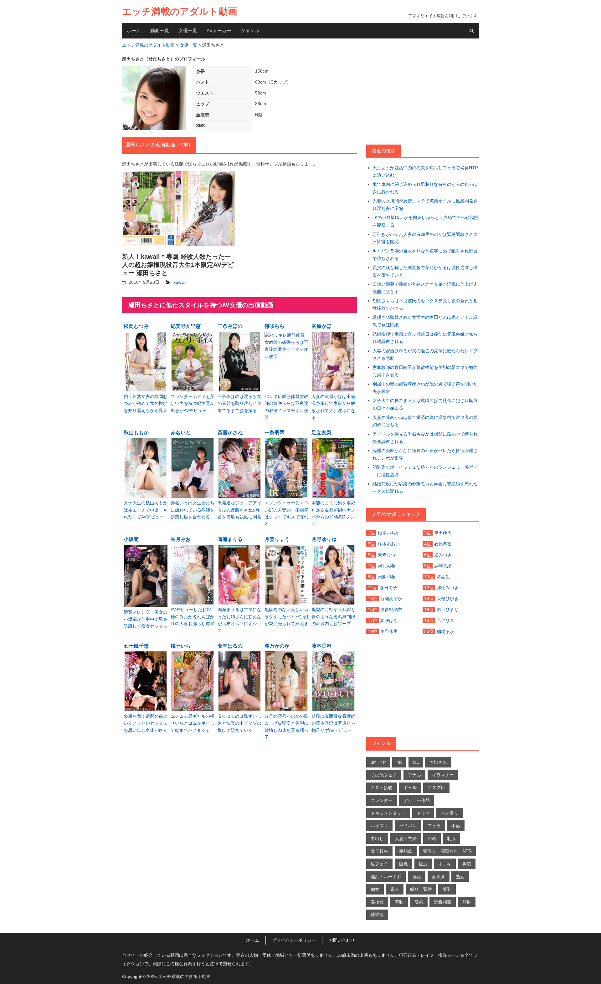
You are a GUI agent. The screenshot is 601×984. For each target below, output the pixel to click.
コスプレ (436, 787)
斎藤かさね (230, 432)
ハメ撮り (449, 813)
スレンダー (382, 800)
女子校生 (379, 851)
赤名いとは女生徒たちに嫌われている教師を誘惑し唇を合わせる (192, 509)
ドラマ (423, 813)
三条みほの (230, 326)
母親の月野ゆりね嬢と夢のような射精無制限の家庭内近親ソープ (333, 616)
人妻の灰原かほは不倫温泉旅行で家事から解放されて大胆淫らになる (333, 407)
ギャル (410, 787)
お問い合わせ (342, 940)
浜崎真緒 (443, 565)
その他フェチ (384, 775)
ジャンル (250, 30)
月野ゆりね (323, 539)
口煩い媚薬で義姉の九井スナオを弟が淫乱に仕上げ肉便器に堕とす (425, 288)
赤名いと (181, 432)
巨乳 (403, 863)
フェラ (434, 825)
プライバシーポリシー (294, 940)
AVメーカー (219, 30)
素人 (394, 889)
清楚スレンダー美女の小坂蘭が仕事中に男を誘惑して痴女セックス (145, 619)
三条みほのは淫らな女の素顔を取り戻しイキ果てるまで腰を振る (239, 403)
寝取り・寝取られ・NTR (447, 851)
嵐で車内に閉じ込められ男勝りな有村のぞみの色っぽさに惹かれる (425, 188)
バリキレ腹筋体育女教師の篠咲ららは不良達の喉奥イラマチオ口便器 (286, 407)
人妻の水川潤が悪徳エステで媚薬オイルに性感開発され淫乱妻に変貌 (425, 204)
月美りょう (277, 539)
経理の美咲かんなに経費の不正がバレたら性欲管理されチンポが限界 (425, 454)
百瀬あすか (391, 598)
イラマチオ (443, 775)
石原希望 (443, 543)
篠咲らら (275, 326)
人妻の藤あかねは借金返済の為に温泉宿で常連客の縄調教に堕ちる (425, 421)
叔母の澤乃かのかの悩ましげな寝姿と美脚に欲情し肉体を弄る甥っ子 (286, 727)
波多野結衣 (391, 609)
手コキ (444, 863)
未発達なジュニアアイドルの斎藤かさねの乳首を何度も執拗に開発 (239, 509)
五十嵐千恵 (136, 646)
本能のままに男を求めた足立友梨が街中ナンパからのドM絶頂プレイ (333, 513)
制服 (451, 838)
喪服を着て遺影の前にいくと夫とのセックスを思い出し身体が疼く (145, 723)
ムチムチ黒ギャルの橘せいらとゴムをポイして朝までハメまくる (192, 723)
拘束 (466, 863)
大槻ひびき (448, 598)
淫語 (416, 876)
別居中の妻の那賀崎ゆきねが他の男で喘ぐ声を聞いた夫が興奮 (425, 387)
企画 (432, 838)
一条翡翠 (275, 432)
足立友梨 (321, 432)
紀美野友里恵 (186, 326)
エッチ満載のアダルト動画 (179, 11)
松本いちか (389, 532)
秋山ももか (136, 432)
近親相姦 (442, 902)
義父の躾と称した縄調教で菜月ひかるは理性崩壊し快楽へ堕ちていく (425, 271)
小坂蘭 (131, 539)
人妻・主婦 (406, 838)
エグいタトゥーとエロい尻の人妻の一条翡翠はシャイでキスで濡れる (286, 513)
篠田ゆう (443, 532)
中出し (377, 838)
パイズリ (379, 825)
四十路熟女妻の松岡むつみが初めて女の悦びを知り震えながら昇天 (145, 403)
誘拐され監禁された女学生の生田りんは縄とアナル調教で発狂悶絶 (425, 321)
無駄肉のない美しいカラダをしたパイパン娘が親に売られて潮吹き (286, 616)
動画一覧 (159, 30)
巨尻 (423, 863)
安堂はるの (230, 646)
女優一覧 (187, 30)
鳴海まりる (230, 539)
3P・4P (378, 762)
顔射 (466, 902)
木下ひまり (448, 609)
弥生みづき (448, 587)
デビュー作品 (416, 800)
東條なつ (386, 554)
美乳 (447, 889)
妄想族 (405, 851)
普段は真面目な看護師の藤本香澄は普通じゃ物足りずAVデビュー (333, 723)
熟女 (460, 876)
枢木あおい (389, 543)
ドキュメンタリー (388, 813)
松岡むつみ (136, 326)
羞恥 (399, 902)
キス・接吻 (382, 787)
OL (416, 762)
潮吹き (438, 876)
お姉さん (438, 762)
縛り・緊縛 (421, 889)
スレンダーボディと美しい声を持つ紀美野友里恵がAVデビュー (192, 403)
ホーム (134, 30)
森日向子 (388, 587)
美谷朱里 (389, 631)
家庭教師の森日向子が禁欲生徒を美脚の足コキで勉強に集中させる (425, 371)
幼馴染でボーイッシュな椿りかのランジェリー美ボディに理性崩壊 (425, 471)
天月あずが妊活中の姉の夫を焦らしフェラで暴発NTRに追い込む (425, 171)
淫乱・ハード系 (386, 876)
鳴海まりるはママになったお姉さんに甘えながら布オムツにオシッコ (239, 620)
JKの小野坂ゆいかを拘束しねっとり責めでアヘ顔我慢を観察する (425, 221)
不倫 (455, 825)
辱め (418, 902)
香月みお (181, 539)
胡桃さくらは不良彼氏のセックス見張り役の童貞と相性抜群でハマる (425, 304)
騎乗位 (377, 914)
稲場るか (445, 631)
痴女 (375, 889)
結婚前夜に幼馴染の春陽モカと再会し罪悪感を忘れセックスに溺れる (425, 487)
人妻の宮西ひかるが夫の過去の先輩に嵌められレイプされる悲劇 (425, 354)
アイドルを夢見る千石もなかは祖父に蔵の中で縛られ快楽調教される (425, 437)
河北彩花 (386, 565)
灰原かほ (321, 326)
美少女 (377, 902)
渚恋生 (443, 576)
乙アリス (445, 620)
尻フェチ (379, 863)
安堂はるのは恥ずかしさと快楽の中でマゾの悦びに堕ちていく (239, 723)
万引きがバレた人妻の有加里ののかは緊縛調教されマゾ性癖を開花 (425, 238)
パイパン (408, 825)
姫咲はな (389, 620)
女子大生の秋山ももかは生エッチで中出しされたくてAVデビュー (145, 509)
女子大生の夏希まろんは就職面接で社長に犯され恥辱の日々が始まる (425, 404)
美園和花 (386, 576)
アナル (414, 775)
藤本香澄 (321, 646)
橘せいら (181, 646)
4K (399, 762)
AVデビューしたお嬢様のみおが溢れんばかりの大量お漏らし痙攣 (192, 616)
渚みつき (443, 554)
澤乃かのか (277, 646)
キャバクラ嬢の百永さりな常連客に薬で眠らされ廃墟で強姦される (425, 254)
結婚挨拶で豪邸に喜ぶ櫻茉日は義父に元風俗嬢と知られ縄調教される (425, 338)
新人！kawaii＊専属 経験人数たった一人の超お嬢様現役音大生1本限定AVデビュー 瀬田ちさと (178, 264)
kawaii (179, 282)
